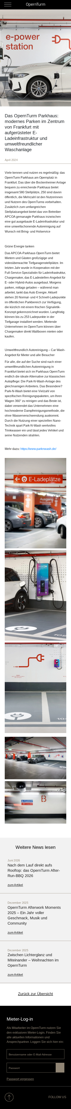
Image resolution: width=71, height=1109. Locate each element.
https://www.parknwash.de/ (38, 448)
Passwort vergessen (20, 1079)
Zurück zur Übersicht (35, 994)
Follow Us (57, 1097)
